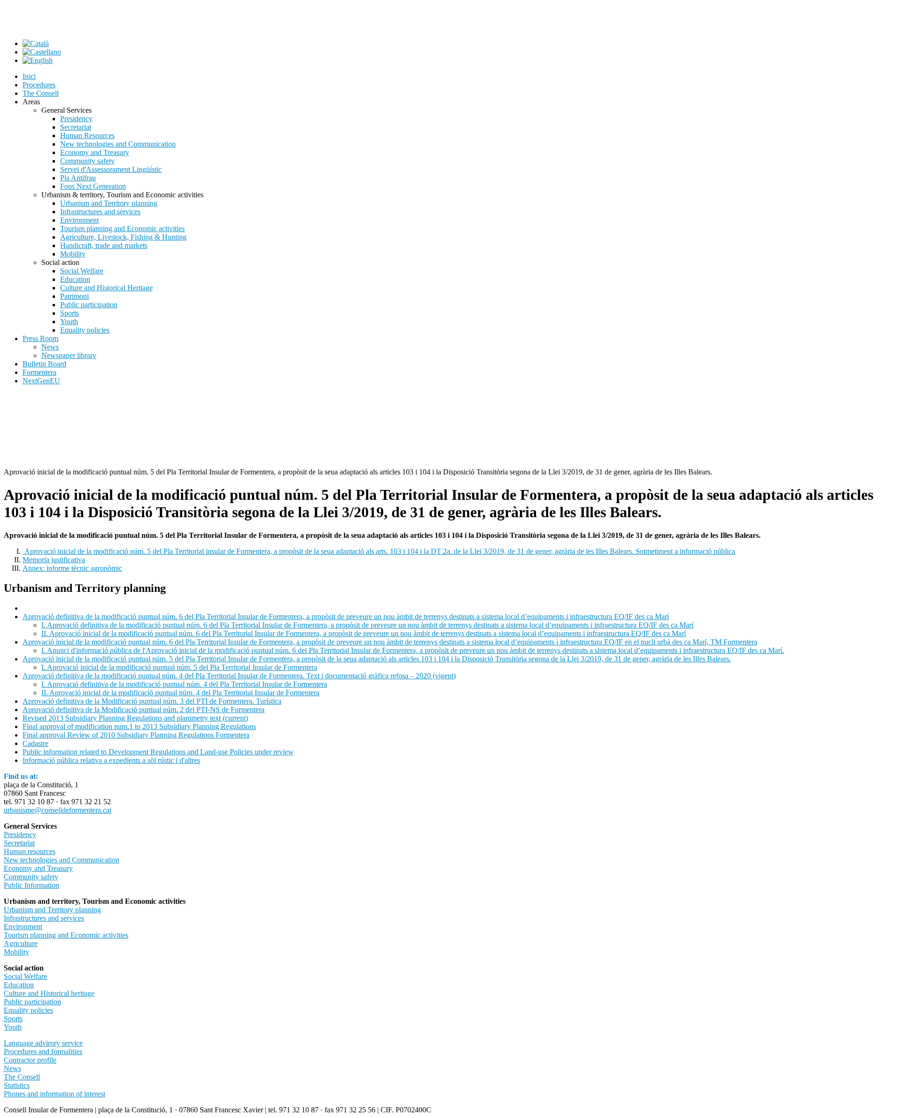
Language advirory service (43, 1043)
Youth (13, 1027)
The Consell (22, 1077)
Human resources (29, 851)
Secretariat (19, 843)
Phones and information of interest (54, 1094)
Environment (23, 927)
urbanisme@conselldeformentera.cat (57, 810)
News (12, 1068)
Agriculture (21, 943)
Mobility (16, 952)
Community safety (31, 877)
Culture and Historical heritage (49, 993)
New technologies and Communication (61, 860)
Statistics (17, 1085)
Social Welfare (25, 976)
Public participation (32, 1002)
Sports (13, 1019)
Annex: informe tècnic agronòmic (72, 568)
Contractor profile (30, 1060)
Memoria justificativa (54, 560)
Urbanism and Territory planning (52, 910)
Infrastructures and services (44, 918)
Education (19, 985)
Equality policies (28, 1010)
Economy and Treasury (38, 868)
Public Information (31, 885)
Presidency (20, 834)
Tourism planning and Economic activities (66, 935)
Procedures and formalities (43, 1052)
